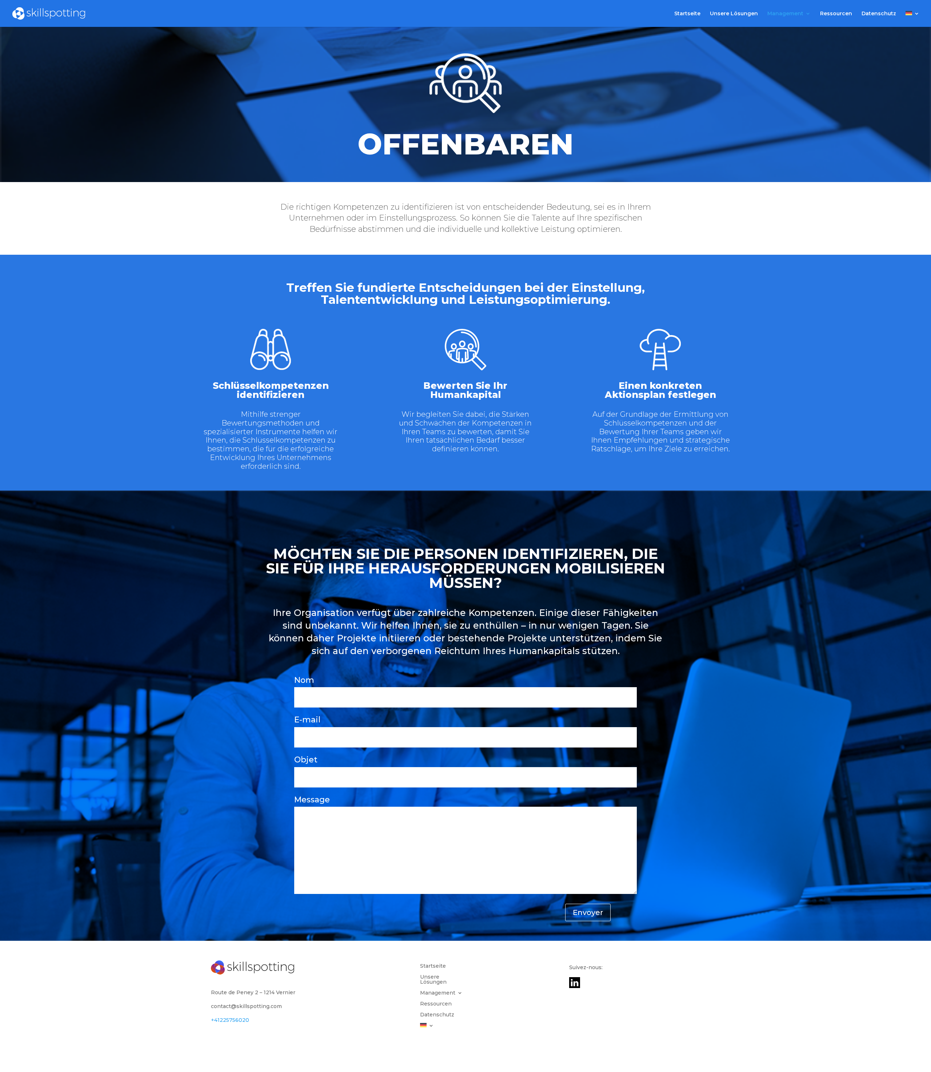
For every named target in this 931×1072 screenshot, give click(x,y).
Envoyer (588, 912)
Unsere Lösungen (734, 14)
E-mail (307, 720)
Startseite (687, 14)
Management (785, 14)
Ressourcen (836, 14)
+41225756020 (230, 1020)
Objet (305, 760)
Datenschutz (879, 14)
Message (312, 800)
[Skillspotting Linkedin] (574, 986)
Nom (304, 680)
